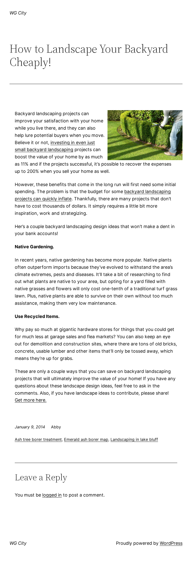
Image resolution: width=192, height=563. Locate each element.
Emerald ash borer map (86, 439)
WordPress (171, 543)
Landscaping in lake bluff (134, 439)
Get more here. (30, 400)
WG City (18, 12)
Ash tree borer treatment (38, 439)
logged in (52, 495)
